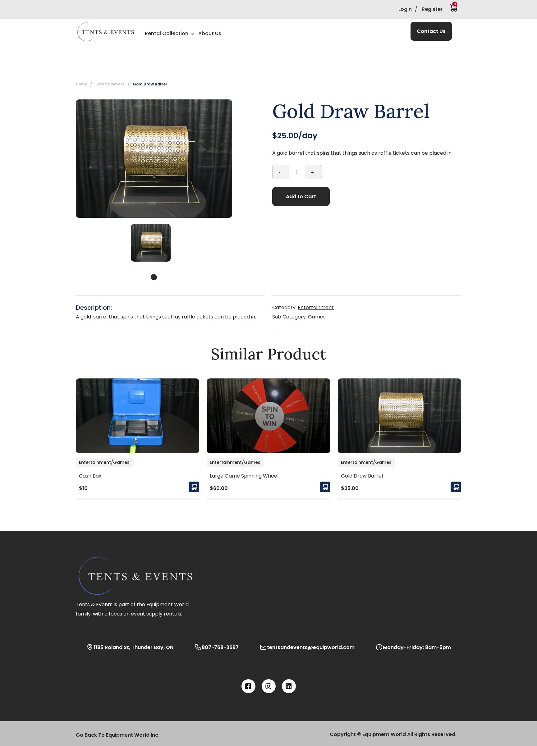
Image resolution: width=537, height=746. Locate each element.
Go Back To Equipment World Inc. (117, 735)
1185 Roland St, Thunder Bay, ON (133, 647)
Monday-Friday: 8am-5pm (417, 647)
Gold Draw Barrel (150, 84)
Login (405, 9)
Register (432, 9)
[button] (105, 32)
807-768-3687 (220, 647)
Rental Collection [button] (166, 33)
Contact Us (431, 31)
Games (317, 316)
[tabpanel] (151, 243)
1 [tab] (154, 277)
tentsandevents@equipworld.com (311, 647)
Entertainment (316, 307)
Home (81, 84)
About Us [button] (209, 33)
